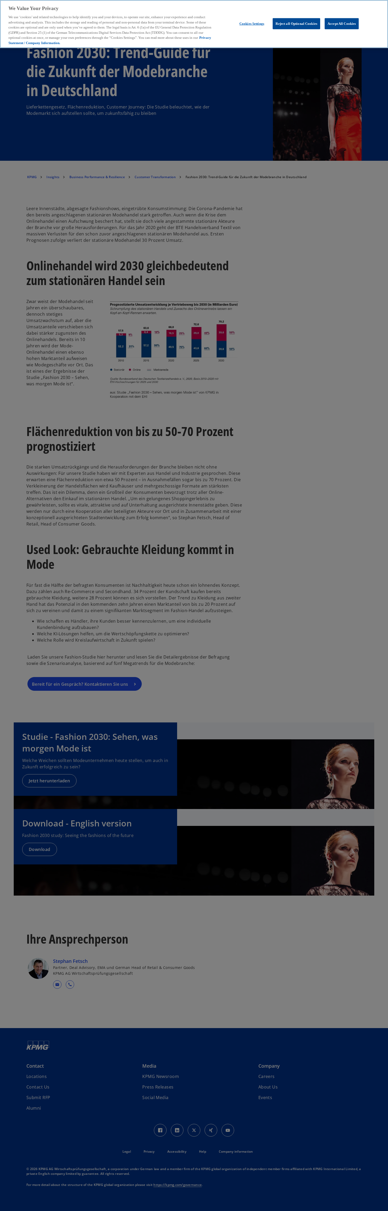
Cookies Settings (251, 24)
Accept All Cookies (342, 24)
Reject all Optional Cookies (296, 24)
